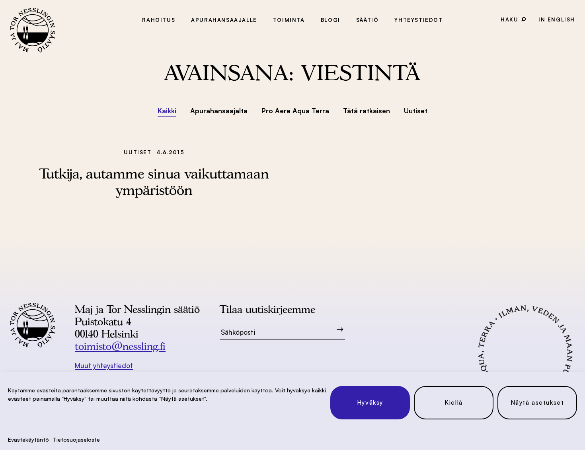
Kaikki (167, 111)
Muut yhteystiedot (104, 365)
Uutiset (415, 111)
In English (556, 19)
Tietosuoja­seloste (76, 439)
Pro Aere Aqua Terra (295, 111)
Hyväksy (370, 402)
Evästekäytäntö (28, 439)
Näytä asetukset (537, 402)
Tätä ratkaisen (366, 111)
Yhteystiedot (418, 20)
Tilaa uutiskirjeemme (267, 309)
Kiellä (454, 402)
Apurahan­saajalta (219, 111)
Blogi (330, 20)
